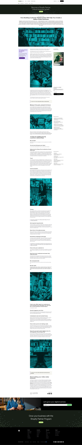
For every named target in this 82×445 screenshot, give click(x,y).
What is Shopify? (29, 431)
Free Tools (47, 436)
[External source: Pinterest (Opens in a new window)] (63, 441)
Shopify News (22, 3)
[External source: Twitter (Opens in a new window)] (49, 393)
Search (62, 3)
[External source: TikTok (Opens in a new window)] (60, 441)
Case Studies (26, 3)
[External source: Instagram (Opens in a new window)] (58, 441)
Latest (29, 3)
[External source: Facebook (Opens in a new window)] (48, 393)
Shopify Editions (29, 432)
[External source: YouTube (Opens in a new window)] (57, 441)
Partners (38, 435)
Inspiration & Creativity (57, 127)
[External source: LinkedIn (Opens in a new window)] (51, 393)
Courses (47, 435)
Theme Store (38, 432)
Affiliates (38, 436)
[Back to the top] (19, 430)
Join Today (41, 11)
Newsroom (29, 436)
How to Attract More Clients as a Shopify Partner (42, 101)
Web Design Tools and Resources (58, 124)
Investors (29, 435)
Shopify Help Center (57, 431)
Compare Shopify (48, 432)
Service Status (57, 435)
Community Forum (57, 432)
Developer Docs (39, 431)
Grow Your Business (42, 16)
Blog (18, 3)
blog (38, 16)
